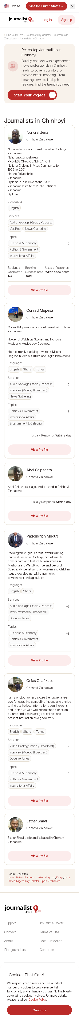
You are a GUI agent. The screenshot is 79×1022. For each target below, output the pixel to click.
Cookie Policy (37, 999)
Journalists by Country (38, 34)
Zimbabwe (54, 881)
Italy (27, 881)
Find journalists (14, 34)
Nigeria (20, 881)
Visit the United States (46, 6)
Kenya (59, 877)
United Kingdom (46, 877)
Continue (39, 1010)
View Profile (39, 290)
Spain (44, 881)
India (67, 877)
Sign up (66, 20)
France (11, 881)
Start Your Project (29, 95)
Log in (47, 20)
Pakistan (35, 881)
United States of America (21, 877)
